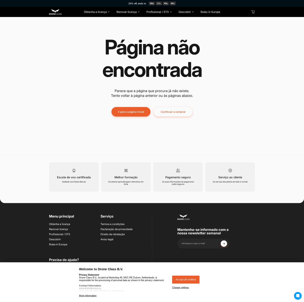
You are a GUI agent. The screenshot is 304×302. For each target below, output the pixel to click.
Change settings (180, 287)
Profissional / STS (59, 234)
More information (87, 295)
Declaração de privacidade (117, 229)
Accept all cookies (186, 279)
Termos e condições (112, 224)
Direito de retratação (113, 234)
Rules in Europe (58, 244)
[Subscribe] (224, 243)
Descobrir (55, 239)
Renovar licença (58, 229)
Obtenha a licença (59, 224)
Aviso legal (107, 239)
